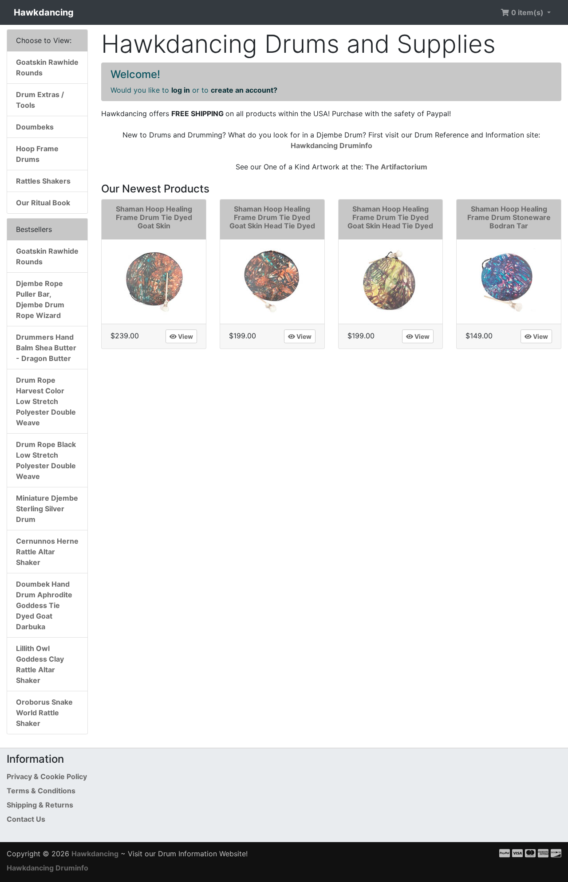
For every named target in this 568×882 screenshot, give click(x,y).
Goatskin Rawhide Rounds (47, 67)
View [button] (185, 336)
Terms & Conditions (41, 790)
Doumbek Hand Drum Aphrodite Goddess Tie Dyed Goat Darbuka (44, 605)
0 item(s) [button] (527, 12)
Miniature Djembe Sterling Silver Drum (47, 509)
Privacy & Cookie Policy (47, 776)
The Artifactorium (396, 166)
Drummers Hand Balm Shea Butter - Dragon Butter (46, 348)
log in (180, 90)
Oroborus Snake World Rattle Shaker (44, 713)
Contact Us (26, 819)
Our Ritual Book (43, 202)
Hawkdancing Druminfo (331, 145)
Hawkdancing (44, 12)
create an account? (244, 90)
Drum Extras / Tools (40, 100)
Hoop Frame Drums (37, 154)
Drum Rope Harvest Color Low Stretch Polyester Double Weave (46, 401)
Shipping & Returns (40, 804)
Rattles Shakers (43, 180)
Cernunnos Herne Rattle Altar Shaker (47, 552)
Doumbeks (35, 126)
